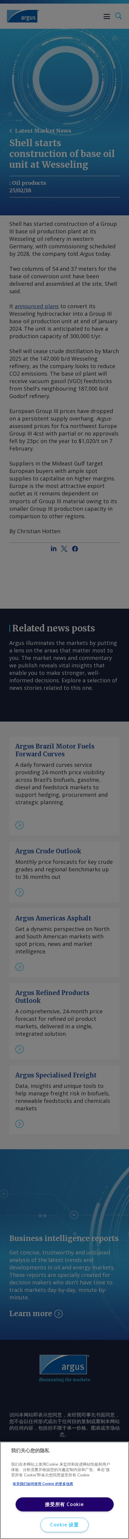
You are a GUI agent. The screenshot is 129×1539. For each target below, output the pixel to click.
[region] (64, 1490)
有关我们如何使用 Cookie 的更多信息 (43, 1484)
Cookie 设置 (64, 1524)
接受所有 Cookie (64, 1504)
